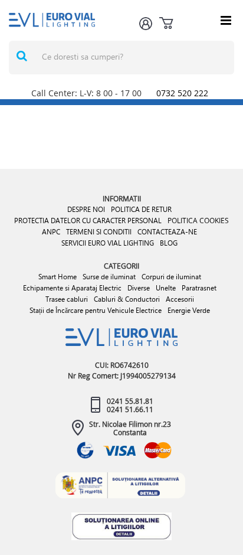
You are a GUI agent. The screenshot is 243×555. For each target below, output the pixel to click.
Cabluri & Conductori (127, 299)
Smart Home (57, 277)
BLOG (169, 243)
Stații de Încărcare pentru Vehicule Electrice (95, 310)
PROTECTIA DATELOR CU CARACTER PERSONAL (88, 221)
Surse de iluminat (109, 277)
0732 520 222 (182, 93)
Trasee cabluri (66, 299)
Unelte (166, 288)
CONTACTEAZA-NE (167, 232)
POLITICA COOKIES (198, 220)
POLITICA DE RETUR (141, 209)
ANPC (51, 232)
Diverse (138, 288)
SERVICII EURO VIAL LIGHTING (107, 243)
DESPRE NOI (86, 209)
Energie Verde (189, 310)
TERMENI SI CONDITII (99, 232)
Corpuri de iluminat (171, 277)
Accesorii (180, 299)
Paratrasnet (199, 288)
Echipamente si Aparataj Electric (72, 288)
